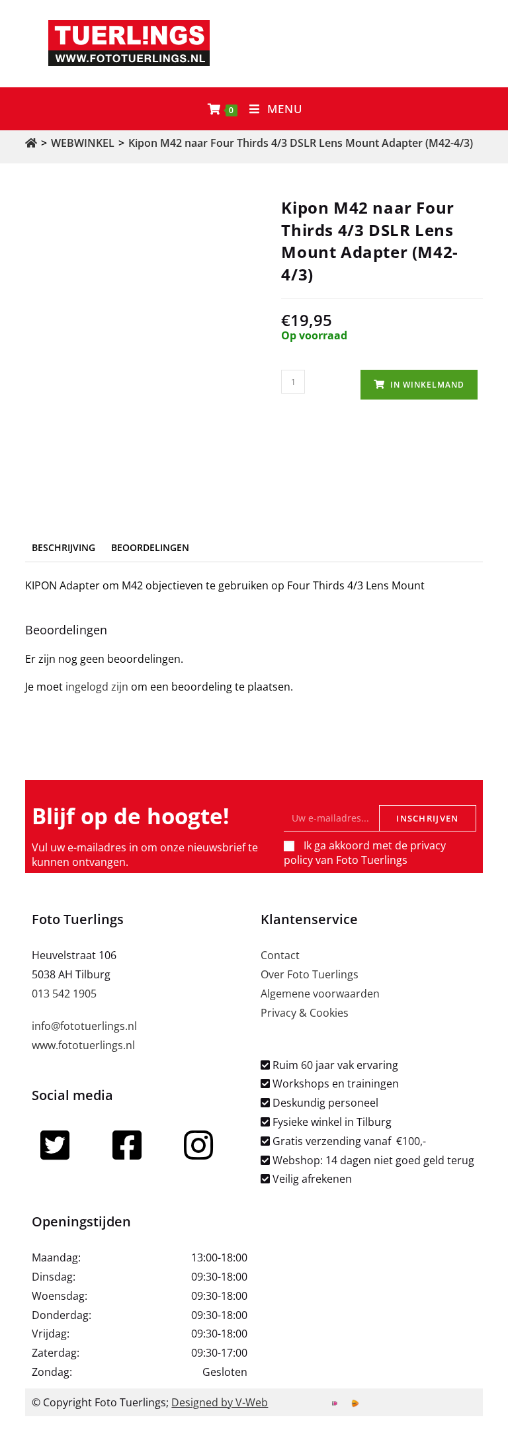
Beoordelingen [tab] (150, 547)
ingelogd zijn (96, 686)
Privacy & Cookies (305, 1012)
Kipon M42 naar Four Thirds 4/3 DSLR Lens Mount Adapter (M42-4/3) (300, 143)
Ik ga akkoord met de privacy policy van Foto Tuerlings (365, 852)
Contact (280, 955)
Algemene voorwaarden (320, 993)
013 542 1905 (64, 993)
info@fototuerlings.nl (84, 1026)
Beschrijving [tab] (63, 547)
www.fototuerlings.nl (83, 1045)
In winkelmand (427, 384)
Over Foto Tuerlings (310, 974)
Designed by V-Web (219, 1402)
